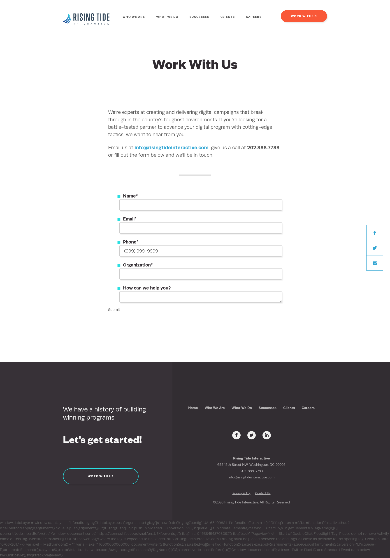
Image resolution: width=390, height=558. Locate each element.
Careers (254, 16)
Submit (114, 310)
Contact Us (263, 493)
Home (193, 408)
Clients (228, 16)
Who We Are (134, 16)
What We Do (167, 16)
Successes (199, 16)
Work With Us (304, 16)
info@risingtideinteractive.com (172, 147)
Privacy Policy (241, 493)
